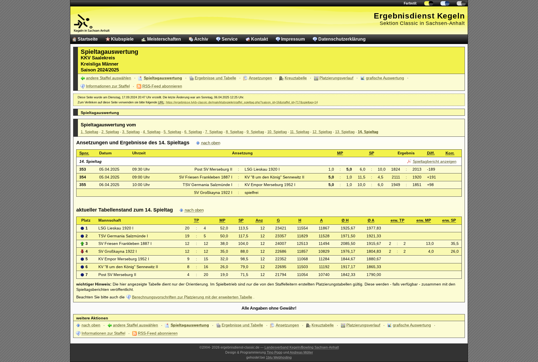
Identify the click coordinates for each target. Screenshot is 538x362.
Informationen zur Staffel (108, 86)
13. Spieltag (344, 132)
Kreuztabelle (296, 78)
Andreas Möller (301, 352)
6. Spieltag (193, 132)
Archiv (201, 39)
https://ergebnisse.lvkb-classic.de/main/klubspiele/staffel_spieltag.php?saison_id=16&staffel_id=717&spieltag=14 (242, 102)
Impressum (293, 39)
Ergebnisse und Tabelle (215, 78)
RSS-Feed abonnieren (162, 86)
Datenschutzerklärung (342, 39)
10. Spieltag (277, 132)
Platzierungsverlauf (336, 78)
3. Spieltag (131, 132)
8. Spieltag (234, 132)
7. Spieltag (213, 132)
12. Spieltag (322, 132)
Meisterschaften (164, 39)
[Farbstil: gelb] (428, 3)
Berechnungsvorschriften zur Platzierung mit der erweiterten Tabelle (192, 297)
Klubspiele (122, 39)
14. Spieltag (368, 132)
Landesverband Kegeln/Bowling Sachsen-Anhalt (302, 347)
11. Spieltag (299, 132)
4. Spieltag (151, 132)
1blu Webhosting (279, 357)
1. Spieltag (89, 132)
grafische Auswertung (385, 78)
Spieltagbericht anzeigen (434, 161)
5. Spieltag (172, 132)
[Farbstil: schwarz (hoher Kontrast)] (461, 3)
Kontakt (259, 39)
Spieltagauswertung (163, 78)
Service (230, 39)
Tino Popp (274, 352)
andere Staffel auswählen (108, 78)
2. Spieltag (110, 132)
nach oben (210, 143)
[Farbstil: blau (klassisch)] (444, 3)
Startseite (88, 39)
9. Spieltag (255, 132)
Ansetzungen (260, 78)
